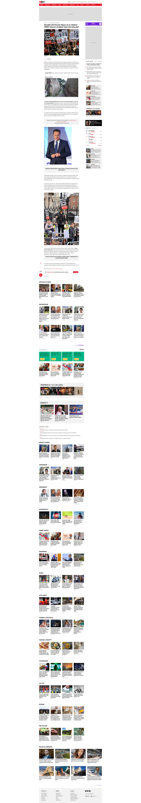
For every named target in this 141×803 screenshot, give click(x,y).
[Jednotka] (87, 136)
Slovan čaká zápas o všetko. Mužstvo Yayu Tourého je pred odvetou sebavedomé (55, 695)
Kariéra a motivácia (46, 618)
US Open (75, 589)
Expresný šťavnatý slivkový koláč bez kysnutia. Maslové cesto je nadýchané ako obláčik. (44, 652)
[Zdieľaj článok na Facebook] (40, 267)
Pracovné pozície (43, 349)
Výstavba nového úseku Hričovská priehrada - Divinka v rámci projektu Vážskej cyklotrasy (46, 418)
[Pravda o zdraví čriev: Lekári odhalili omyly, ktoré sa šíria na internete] (56, 515)
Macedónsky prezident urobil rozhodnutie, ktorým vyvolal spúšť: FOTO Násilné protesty (66, 294)
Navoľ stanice (87, 145)
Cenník (57, 797)
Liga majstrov (41, 589)
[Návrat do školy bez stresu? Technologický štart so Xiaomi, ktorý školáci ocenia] (67, 536)
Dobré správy (44, 530)
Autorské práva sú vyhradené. (89, 794)
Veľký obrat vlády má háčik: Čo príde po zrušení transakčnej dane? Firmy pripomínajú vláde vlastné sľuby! (56, 565)
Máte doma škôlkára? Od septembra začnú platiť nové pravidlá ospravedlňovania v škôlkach (78, 631)
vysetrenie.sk (52, 523)
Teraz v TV (88, 128)
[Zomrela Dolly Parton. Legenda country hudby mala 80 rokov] (79, 689)
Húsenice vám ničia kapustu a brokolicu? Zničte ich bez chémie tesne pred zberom (78, 738)
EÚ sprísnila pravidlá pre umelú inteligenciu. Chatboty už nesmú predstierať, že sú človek (78, 673)
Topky (50, 22)
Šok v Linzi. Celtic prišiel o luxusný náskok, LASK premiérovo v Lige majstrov (44, 695)
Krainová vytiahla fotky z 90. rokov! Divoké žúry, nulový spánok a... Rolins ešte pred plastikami (55, 499)
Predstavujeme (76, 612)
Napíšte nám (43, 798)
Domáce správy (44, 442)
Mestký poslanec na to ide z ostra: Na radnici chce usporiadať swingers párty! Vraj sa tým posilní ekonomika (60, 435)
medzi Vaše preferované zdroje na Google (57, 272)
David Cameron (52, 268)
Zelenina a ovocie (53, 741)
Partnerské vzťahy (94, 121)
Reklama (57, 791)
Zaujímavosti (65, 4)
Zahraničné (47, 4)
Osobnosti (40, 502)
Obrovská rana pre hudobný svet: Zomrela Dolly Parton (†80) (66, 499)
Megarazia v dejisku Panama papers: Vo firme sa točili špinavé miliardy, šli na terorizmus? (79, 294)
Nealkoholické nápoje (77, 654)
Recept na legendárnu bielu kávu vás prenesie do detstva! (78, 652)
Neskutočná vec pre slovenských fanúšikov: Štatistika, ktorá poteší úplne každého (43, 373)
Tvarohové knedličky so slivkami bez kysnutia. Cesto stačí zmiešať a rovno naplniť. (55, 652)
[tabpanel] (93, 73)
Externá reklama (58, 794)
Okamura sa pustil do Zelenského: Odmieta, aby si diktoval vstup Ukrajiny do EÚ (67, 477)
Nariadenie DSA (43, 800)
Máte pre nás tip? (73, 800)
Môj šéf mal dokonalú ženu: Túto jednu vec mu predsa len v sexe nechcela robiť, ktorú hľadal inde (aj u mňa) (96, 123)
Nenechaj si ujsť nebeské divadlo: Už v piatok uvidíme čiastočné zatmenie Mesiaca (44, 521)
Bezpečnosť (40, 677)
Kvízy (77, 4)
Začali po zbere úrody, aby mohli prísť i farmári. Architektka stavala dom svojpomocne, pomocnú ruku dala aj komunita (67, 717)
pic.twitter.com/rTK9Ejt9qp (61, 121)
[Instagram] (88, 791)
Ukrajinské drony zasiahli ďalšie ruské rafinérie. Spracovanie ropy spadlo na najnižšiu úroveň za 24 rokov (67, 674)
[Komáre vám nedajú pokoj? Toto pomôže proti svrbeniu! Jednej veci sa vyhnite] (67, 515)
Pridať (76, 272)
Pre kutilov (43, 726)
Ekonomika (72, 4)
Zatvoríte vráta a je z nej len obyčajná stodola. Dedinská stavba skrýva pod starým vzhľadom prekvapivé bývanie (44, 717)
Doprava (63, 612)
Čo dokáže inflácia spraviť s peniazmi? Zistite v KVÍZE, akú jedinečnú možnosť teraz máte (67, 373)
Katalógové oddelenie (73, 797)
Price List (57, 798)
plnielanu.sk (75, 546)
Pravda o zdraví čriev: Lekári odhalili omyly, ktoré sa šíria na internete (56, 521)
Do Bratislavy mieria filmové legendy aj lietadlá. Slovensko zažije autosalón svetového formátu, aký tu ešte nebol (44, 608)
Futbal (70, 418)
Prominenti (54, 4)
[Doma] (87, 139)
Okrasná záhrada (64, 741)
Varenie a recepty (45, 640)
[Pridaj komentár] (40, 263)
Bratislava (75, 459)
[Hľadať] (100, 5)
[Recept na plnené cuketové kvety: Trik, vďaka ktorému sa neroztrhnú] (67, 646)
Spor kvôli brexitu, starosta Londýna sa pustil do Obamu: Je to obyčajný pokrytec (56, 294)
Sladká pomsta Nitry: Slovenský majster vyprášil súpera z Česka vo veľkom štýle (55, 585)
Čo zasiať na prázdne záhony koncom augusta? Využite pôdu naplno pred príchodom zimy (56, 738)
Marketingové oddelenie (74, 798)
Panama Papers (59, 268)
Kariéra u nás (43, 797)
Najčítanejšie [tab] (89, 61)
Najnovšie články (44, 426)
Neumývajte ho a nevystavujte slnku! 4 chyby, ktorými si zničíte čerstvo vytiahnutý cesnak (44, 738)
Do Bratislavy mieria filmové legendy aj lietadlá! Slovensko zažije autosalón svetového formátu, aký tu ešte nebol (79, 374)
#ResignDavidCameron (72, 120)
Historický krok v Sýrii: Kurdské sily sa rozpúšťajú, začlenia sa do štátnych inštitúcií (55, 438)
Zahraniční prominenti (65, 501)
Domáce (41, 4)
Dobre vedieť (75, 378)
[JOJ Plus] (87, 142)
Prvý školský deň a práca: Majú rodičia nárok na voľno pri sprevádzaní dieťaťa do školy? (67, 630)
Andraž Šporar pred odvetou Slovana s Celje (75, 416)
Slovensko (52, 588)
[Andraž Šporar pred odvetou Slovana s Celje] (76, 410)
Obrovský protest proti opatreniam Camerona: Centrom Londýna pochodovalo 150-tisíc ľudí (43, 295)
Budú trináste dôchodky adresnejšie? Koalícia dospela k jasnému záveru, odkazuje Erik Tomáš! (66, 565)
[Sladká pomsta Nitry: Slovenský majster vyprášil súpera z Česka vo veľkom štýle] (56, 579)
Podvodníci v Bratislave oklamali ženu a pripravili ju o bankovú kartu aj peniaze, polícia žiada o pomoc (79, 456)
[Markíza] (87, 130)
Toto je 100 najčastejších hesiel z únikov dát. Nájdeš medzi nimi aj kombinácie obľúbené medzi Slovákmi (44, 674)
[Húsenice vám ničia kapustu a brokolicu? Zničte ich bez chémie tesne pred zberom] (79, 731)
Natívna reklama (58, 800)
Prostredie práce (64, 633)
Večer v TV (94, 128)
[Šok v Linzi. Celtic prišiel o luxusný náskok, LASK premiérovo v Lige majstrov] (44, 689)
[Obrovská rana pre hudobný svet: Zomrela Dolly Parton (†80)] (67, 493)
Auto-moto (43, 595)
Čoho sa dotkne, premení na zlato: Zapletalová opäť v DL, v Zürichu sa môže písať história (67, 585)
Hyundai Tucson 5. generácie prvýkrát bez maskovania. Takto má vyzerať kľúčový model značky (78, 608)
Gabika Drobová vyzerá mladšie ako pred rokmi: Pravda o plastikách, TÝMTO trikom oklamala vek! (61, 418)
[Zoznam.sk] (88, 796)
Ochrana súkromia (44, 794)
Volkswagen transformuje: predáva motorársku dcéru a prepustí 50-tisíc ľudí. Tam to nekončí (55, 608)
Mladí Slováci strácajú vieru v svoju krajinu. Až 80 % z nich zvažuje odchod (43, 564)
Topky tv (82, 4)
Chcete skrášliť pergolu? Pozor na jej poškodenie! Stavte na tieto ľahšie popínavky (67, 738)
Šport (59, 4)
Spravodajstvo (72, 793)
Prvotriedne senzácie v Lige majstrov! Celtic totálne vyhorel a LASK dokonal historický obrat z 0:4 (44, 586)
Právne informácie (44, 793)
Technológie (43, 661)
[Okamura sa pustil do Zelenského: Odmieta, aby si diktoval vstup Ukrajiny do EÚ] (67, 470)
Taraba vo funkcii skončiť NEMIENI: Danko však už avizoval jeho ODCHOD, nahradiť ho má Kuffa (55, 455)
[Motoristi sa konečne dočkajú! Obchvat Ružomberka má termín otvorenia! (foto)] (79, 557)
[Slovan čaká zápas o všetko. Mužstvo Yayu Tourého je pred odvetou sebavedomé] (56, 689)
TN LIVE (41, 683)
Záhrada (40, 741)
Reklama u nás (58, 793)
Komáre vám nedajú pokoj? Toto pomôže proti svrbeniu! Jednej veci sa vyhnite (67, 521)
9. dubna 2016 (66, 123)
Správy (41, 421)
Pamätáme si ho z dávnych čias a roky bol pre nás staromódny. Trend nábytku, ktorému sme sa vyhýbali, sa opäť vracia (55, 717)
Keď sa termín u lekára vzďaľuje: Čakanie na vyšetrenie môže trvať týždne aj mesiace (78, 543)
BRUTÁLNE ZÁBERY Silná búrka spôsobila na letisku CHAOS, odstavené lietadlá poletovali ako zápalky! (95, 166)
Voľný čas (93, 4)
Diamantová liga (64, 588)
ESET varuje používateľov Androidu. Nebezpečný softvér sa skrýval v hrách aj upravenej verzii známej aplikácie (56, 674)
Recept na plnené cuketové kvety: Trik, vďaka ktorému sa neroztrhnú (66, 652)
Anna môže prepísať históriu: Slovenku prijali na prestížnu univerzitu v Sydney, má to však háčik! (58, 432)
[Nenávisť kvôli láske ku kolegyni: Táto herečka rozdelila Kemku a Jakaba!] (44, 493)
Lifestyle (87, 4)
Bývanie (41, 704)
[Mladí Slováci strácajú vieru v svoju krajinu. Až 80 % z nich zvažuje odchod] (44, 557)
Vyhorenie (40, 634)
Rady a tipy (63, 655)
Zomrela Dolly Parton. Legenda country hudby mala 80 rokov (78, 695)
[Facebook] (86, 791)
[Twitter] (89, 791)
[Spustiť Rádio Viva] (93, 23)
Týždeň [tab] (100, 61)
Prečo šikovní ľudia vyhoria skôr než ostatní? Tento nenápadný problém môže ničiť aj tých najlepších (44, 631)
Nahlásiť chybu (46, 276)
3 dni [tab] (95, 61)
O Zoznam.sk (43, 791)
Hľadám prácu (53, 634)
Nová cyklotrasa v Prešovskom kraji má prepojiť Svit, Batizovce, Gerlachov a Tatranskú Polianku (67, 608)
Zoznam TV (44, 403)
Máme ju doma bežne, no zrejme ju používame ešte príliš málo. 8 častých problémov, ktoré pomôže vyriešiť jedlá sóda (79, 717)
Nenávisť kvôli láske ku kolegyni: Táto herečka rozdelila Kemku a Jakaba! (54, 430)
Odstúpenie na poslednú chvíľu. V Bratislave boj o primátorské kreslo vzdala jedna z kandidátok (67, 695)
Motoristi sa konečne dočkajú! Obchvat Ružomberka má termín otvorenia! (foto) (78, 564)
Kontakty (72, 791)
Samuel (81, 1)
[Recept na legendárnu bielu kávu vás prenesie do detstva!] (79, 646)
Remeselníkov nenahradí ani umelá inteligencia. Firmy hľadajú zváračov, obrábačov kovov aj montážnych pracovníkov (55, 631)
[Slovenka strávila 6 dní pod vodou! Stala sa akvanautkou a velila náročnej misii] (79, 515)
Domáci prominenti (53, 502)
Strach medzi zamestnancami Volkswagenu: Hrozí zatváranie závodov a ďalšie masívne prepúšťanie (66, 456)
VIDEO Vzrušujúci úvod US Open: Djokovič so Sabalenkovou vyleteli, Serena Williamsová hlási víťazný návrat (79, 586)
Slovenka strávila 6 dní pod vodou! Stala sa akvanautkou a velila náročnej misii (78, 521)
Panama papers (57, 22)
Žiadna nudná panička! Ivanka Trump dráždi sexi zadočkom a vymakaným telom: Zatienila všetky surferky (79, 500)
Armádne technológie (65, 677)
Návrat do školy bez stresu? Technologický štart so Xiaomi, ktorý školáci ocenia (55, 373)
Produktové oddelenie (73, 794)
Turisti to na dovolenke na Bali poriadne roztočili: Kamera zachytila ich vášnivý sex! (79, 477)
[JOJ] (87, 133)
